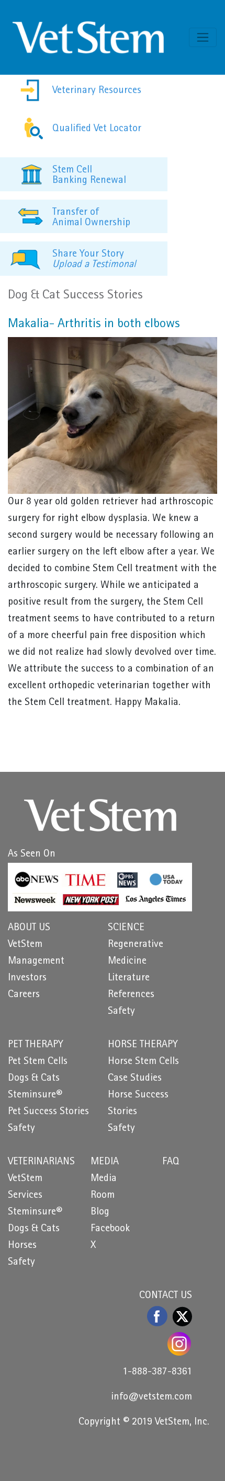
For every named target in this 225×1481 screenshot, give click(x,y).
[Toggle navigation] (203, 37)
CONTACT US (165, 1296)
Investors (27, 978)
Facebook (110, 1229)
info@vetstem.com (151, 1397)
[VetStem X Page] (182, 1316)
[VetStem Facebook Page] (157, 1316)
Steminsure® (35, 1095)
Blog (100, 1212)
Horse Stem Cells (143, 1062)
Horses (22, 1246)
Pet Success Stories (48, 1112)
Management (36, 961)
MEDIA (105, 1162)
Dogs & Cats (34, 1078)
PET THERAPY (35, 1045)
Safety (121, 1011)
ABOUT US (29, 928)
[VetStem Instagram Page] (179, 1344)
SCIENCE (126, 928)
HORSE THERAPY (143, 1045)
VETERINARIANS (41, 1162)
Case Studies (135, 1078)
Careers (24, 995)
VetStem (25, 945)
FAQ (170, 1162)
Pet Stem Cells (38, 1062)
